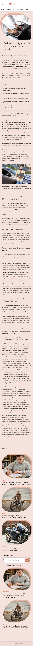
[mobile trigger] (3, 4)
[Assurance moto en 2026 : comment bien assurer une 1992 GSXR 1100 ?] (16, 533)
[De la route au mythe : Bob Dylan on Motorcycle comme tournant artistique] (16, 500)
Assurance (5, 547)
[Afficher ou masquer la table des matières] (21, 85)
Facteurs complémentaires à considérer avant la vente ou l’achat (16, 107)
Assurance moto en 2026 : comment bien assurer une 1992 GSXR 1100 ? (15, 549)
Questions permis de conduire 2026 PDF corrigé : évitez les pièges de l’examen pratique (16, 483)
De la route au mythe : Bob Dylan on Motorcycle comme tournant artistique (14, 516)
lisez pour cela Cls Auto (20, 408)
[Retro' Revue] (12, 4)
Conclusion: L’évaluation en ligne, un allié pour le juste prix (16, 102)
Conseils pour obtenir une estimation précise (15, 98)
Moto (3, 513)
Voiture (4, 480)
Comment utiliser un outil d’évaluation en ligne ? (16, 94)
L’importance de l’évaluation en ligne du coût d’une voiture (15, 89)
